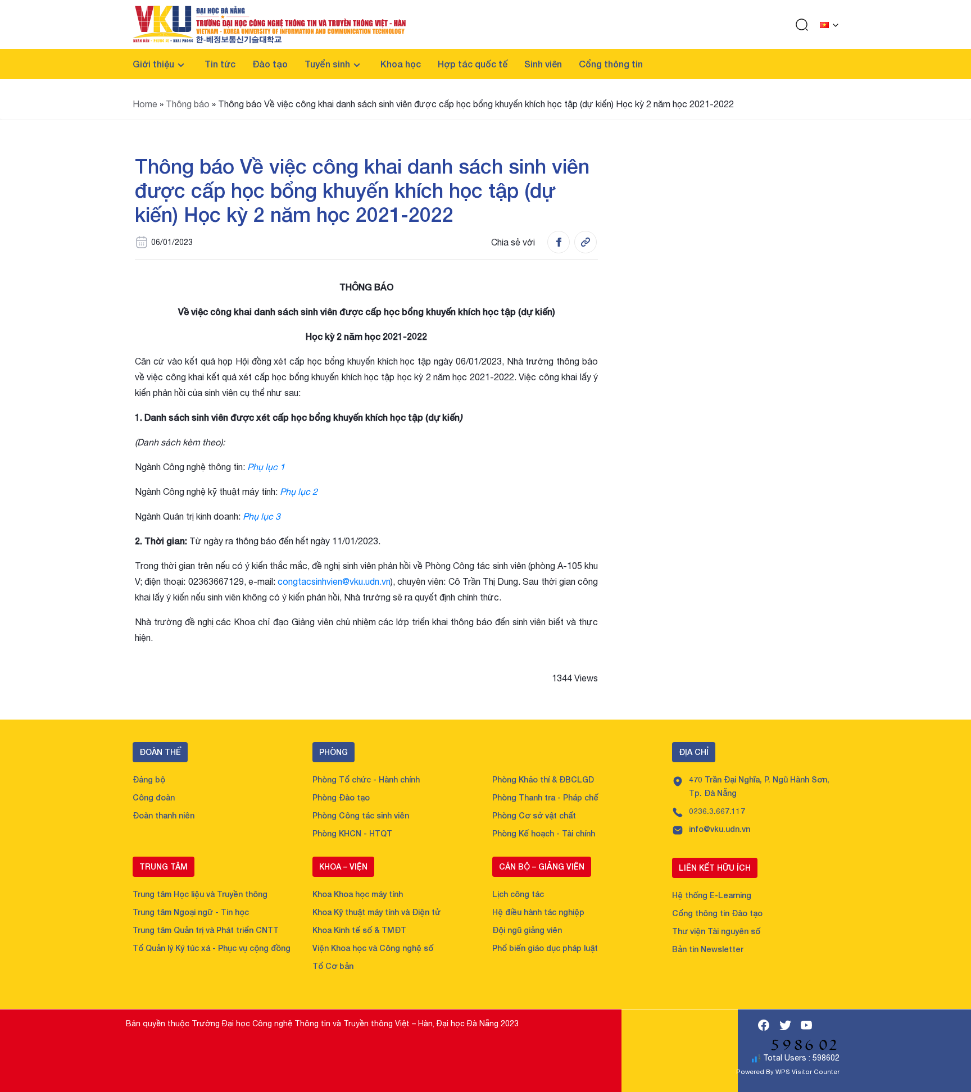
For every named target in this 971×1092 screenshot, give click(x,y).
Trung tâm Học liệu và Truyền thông (200, 894)
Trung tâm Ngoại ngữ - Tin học (191, 912)
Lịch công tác (518, 894)
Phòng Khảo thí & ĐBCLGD (543, 779)
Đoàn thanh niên (163, 815)
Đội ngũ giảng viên (527, 930)
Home (145, 104)
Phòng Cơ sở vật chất (534, 815)
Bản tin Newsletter (707, 949)
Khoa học (400, 63)
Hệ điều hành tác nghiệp (538, 912)
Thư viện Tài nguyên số (716, 931)
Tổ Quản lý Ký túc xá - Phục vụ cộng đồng (212, 948)
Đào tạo (270, 63)
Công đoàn (154, 797)
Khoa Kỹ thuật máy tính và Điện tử (376, 912)
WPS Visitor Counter (807, 1071)
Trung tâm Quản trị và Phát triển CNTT (206, 930)
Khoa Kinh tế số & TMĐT (359, 930)
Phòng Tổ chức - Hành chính (366, 779)
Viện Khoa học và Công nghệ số (372, 948)
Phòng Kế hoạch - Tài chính (543, 833)
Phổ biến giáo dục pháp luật (545, 948)
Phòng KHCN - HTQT (352, 833)
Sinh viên (543, 63)
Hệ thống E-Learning (711, 895)
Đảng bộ (149, 779)
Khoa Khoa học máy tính (357, 894)
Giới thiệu (153, 63)
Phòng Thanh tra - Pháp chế (545, 797)
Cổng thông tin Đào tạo (717, 913)
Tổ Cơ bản (332, 966)
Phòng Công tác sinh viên (360, 815)
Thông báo (188, 104)
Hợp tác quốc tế (472, 63)
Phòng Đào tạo (341, 797)
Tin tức (220, 63)
